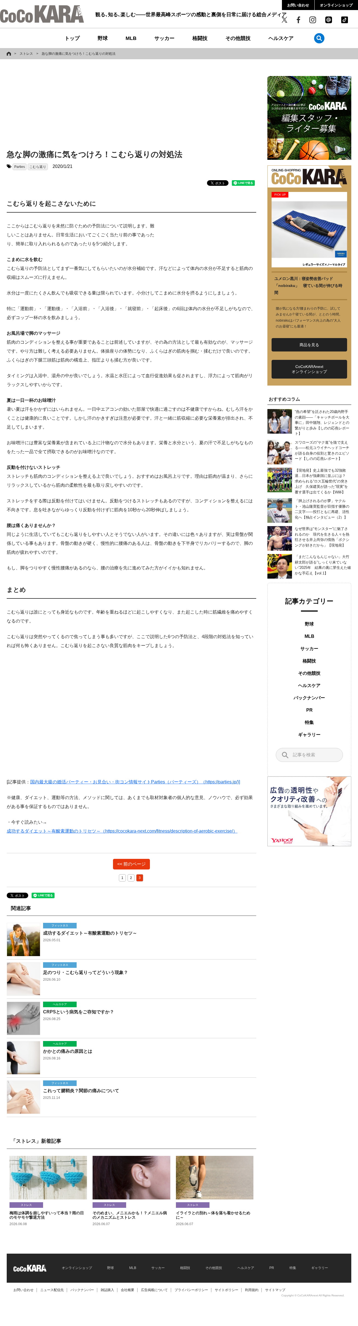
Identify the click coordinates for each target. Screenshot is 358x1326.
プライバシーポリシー (191, 1290)
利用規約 (251, 1290)
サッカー (164, 38)
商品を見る (309, 345)
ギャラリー (309, 734)
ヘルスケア (281, 38)
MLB (131, 38)
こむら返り (37, 167)
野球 (103, 38)
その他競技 (238, 38)
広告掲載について (154, 1290)
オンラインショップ (336, 5)
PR (309, 710)
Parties (19, 167)
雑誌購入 (107, 1290)
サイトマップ (275, 1290)
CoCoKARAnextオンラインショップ (309, 369)
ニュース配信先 (52, 1290)
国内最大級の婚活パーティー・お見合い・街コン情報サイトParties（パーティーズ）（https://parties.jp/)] (135, 782)
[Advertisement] (131, 105)
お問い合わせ (298, 5)
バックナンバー (309, 697)
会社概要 (127, 1290)
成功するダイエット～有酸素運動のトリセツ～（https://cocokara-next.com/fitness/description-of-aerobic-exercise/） (122, 831)
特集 (309, 722)
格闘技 (200, 38)
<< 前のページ (131, 864)
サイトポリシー (226, 1290)
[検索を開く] (319, 38)
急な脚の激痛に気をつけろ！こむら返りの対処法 (79, 54)
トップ (72, 38)
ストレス (26, 54)
